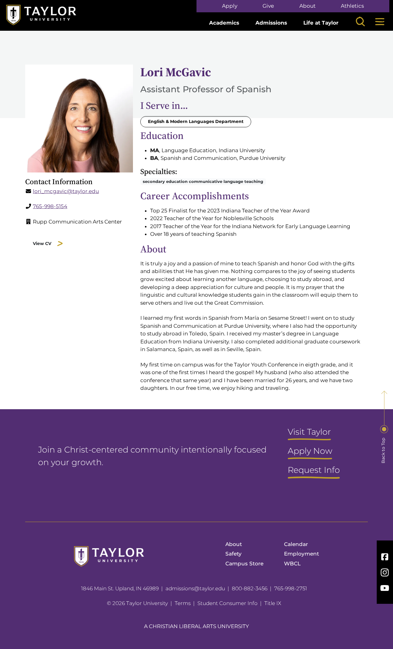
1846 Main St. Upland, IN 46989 (120, 588)
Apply (229, 6)
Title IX (272, 603)
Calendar (296, 544)
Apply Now (310, 451)
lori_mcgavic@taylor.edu (66, 191)
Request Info (314, 470)
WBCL (292, 563)
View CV (42, 243)
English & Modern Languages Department (195, 121)
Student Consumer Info (227, 603)
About (307, 6)
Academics (224, 23)
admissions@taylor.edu (195, 588)
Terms (183, 603)
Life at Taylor (320, 23)
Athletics (352, 6)
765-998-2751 (290, 588)
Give (268, 6)
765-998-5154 (50, 206)
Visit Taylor (309, 432)
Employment (301, 554)
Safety (233, 554)
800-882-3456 (249, 588)
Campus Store (244, 563)
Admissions (271, 23)
